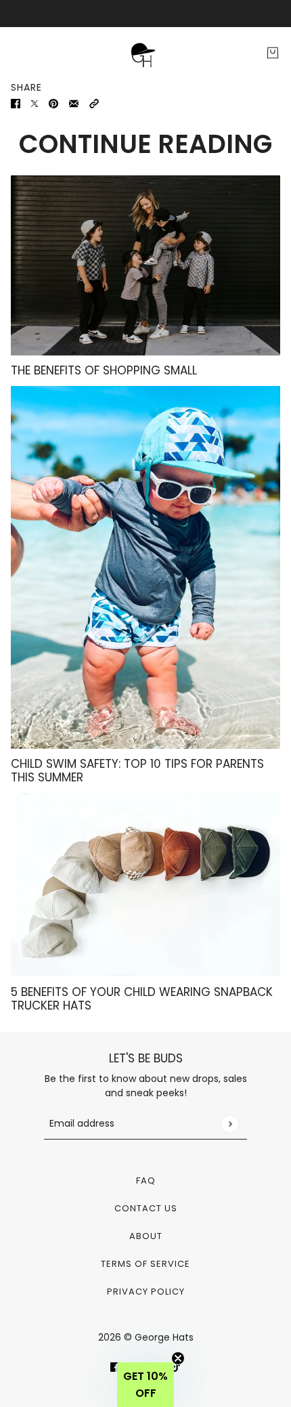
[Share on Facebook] (15, 103)
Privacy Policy (146, 1291)
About (145, 1236)
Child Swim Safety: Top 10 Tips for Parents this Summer (137, 770)
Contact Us (145, 1208)
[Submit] (230, 1123)
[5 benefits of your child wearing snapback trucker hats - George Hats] (145, 885)
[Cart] (272, 52)
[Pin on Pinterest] (53, 103)
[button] (94, 103)
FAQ (146, 1180)
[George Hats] (145, 53)
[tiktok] (176, 1366)
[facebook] (115, 1366)
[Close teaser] (178, 1358)
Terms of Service (145, 1263)
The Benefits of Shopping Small (104, 370)
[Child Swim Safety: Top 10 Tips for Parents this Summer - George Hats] (145, 567)
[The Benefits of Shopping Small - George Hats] (145, 265)
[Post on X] (34, 103)
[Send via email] (74, 103)
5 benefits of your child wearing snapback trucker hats (142, 999)
